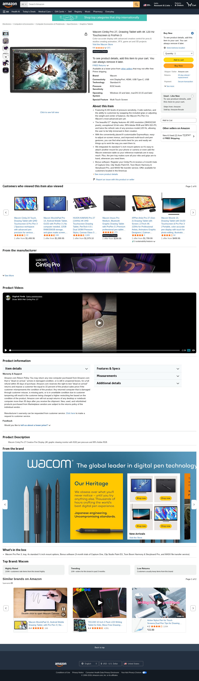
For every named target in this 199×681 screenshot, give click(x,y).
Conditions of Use (63, 673)
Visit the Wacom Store (103, 44)
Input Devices (72, 24)
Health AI (16, 11)
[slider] (94, 350)
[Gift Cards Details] (65, 11)
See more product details (106, 174)
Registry (78, 11)
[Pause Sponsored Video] (63, 609)
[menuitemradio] (188, 350)
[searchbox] (80, 4)
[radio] (6, 34)
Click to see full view (49, 112)
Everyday (109, 11)
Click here (70, 413)
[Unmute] (193, 350)
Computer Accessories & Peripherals (50, 24)
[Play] (5, 350)
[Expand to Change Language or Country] (150, 5)
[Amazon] (10, 4)
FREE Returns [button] (99, 65)
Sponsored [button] (7, 583)
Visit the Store (135, 537)
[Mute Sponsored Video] (63, 614)
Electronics (7, 24)
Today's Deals (29, 11)
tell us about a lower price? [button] (34, 425)
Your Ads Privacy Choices (131, 673)
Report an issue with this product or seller (115, 179)
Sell (70, 11)
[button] (6, 11)
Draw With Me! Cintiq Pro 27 (25, 299)
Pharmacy (98, 11)
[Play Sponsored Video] (99, 603)
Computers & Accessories (23, 24)
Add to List (167, 120)
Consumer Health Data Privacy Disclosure (102, 673)
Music (87, 11)
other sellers (126, 68)
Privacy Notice (78, 673)
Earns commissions (34, 296)
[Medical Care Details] (52, 11)
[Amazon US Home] (60, 665)
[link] (26, 225)
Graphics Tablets (86, 24)
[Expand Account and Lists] (171, 5)
